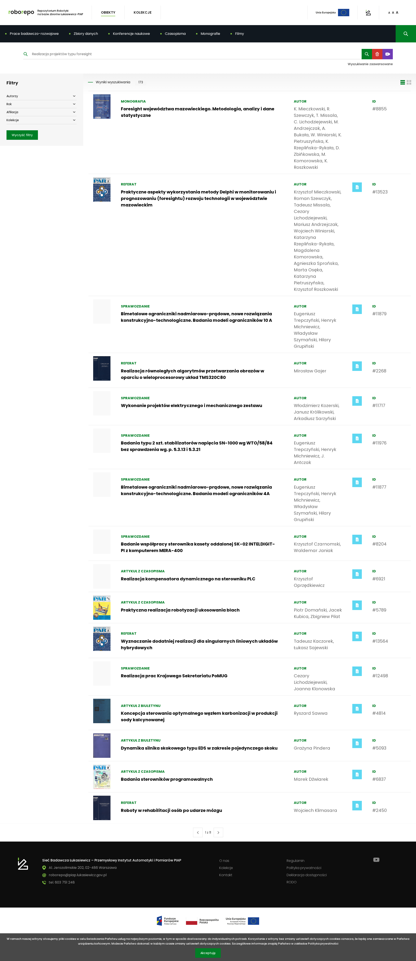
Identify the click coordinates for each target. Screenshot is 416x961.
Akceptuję (210, 954)
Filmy (239, 33)
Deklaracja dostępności (307, 874)
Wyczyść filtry (22, 135)
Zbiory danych (86, 33)
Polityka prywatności (304, 867)
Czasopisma (175, 33)
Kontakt (225, 874)
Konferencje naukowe (131, 33)
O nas (224, 860)
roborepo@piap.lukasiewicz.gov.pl (78, 874)
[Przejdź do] (23, 863)
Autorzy (12, 96)
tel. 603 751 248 (62, 882)
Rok (11, 104)
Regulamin (295, 860)
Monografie (210, 33)
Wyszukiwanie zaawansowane (370, 64)
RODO (292, 882)
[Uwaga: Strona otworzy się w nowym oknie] (368, 12)
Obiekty (108, 12)
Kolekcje (142, 12)
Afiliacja (12, 112)
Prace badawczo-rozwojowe (34, 33)
